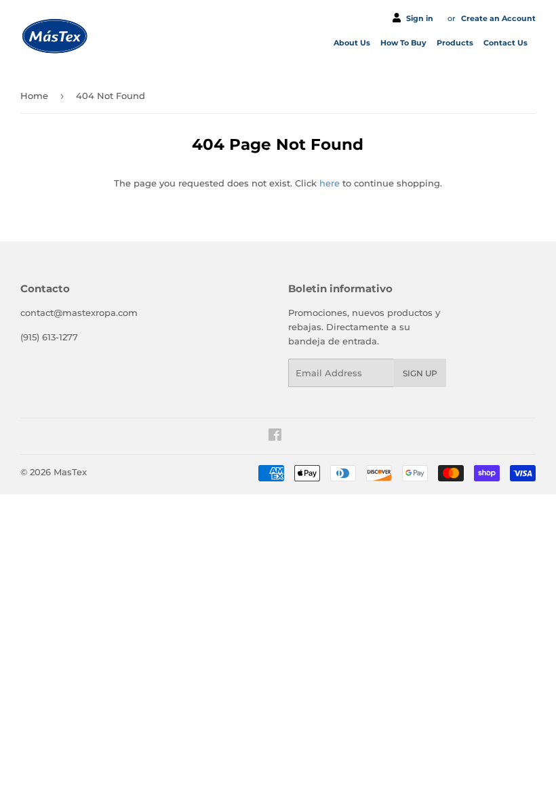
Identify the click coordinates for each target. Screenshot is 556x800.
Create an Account (498, 18)
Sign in (419, 18)
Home (34, 95)
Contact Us (506, 42)
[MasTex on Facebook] (275, 436)
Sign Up (420, 373)
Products (456, 42)
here (329, 183)
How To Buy (404, 42)
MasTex (70, 471)
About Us (353, 42)
